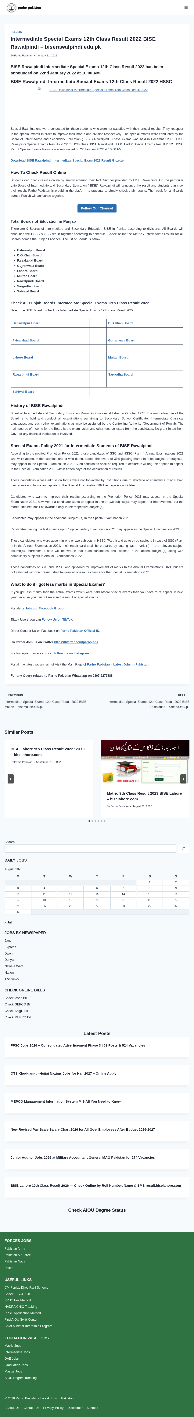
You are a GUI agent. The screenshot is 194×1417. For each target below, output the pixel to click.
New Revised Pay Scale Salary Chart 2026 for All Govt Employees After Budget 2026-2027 (83, 1129)
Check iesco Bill (16, 998)
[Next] (183, 778)
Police (9, 1268)
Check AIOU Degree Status (97, 1210)
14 (123, 894)
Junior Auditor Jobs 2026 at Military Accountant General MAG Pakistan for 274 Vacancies (83, 1157)
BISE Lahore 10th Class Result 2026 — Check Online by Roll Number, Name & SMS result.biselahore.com (96, 1185)
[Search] (183, 848)
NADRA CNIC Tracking (21, 1306)
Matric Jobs (13, 1345)
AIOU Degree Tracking (21, 1378)
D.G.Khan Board (120, 323)
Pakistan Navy (15, 1261)
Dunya (9, 960)
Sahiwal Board (23, 392)
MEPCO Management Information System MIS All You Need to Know (66, 1101)
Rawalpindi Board (26, 374)
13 (97, 894)
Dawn (9, 953)
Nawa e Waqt (14, 966)
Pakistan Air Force (18, 1255)
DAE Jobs (12, 1358)
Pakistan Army (15, 1248)
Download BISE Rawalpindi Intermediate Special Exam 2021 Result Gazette (67, 160)
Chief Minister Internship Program (28, 1326)
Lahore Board (23, 357)
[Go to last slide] (11, 778)
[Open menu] (185, 7)
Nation (9, 972)
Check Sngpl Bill (16, 1011)
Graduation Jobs (16, 1365)
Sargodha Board (120, 374)
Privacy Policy (53, 1408)
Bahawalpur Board (26, 323)
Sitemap (92, 1408)
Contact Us (31, 1408)
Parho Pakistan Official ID (79, 631)
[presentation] (145, 762)
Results (16, 32)
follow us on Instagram (71, 653)
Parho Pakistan (23, 55)
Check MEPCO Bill (18, 1017)
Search (10, 842)
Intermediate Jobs (17, 1352)
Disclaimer (75, 1408)
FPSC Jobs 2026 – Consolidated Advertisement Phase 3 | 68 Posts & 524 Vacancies (78, 1045)
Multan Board (118, 357)
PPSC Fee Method (18, 1300)
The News (12, 979)
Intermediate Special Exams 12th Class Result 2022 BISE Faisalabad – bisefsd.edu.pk (148, 701)
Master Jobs (13, 1371)
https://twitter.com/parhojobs (76, 642)
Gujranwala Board (121, 340)
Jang (8, 940)
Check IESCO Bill (17, 1294)
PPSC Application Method (23, 1313)
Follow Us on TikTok (57, 619)
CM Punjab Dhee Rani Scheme (26, 1287)
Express (10, 947)
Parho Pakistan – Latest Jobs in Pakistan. (118, 664)
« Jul (8, 922)
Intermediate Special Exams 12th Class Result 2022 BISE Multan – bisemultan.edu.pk (45, 701)
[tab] (89, 821)
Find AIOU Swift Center (21, 1319)
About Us (13, 1408)
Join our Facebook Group (44, 608)
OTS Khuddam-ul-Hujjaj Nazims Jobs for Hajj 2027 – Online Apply (64, 1073)
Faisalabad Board (26, 340)
